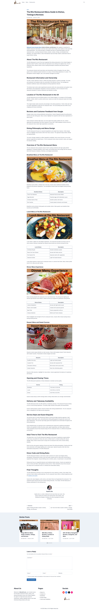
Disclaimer (42, 595)
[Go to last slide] (21, 530)
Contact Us (42, 594)
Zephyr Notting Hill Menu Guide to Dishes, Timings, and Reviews (36, 507)
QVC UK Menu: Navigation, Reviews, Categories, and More (70, 534)
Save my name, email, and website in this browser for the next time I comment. (44, 576)
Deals (23, 2)
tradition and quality (32, 475)
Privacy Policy (43, 597)
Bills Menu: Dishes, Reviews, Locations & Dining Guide (48, 534)
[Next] (78, 530)
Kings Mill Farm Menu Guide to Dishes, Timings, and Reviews (28, 534)
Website (60, 573)
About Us (42, 592)
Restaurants (32, 2)
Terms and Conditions (45, 599)
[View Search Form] (84, 2)
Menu (27, 2)
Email (44, 573)
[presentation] (28, 525)
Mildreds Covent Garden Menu (34, 47)
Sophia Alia (30, 17)
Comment (30, 557)
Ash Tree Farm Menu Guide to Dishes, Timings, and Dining (61, 507)
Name (29, 573)
